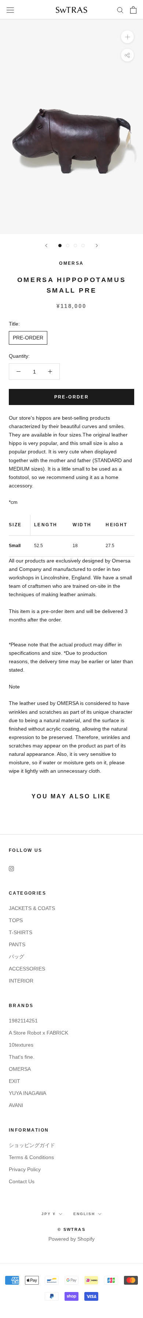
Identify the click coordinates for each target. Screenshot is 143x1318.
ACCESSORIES (27, 969)
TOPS (16, 920)
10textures (21, 1045)
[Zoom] (127, 36)
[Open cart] (133, 10)
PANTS (17, 944)
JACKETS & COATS (32, 908)
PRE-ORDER (28, 338)
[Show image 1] (60, 245)
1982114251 (23, 1021)
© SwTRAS (71, 1229)
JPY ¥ (48, 1214)
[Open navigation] (10, 10)
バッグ (16, 956)
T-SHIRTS (20, 932)
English (84, 1214)
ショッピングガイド (32, 1145)
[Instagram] (11, 868)
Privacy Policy (25, 1169)
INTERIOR (21, 981)
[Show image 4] (83, 245)
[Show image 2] (67, 245)
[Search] (120, 10)
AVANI (16, 1105)
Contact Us (21, 1181)
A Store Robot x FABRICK (38, 1033)
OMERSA (71, 263)
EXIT (14, 1081)
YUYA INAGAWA (27, 1093)
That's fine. (21, 1057)
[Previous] (46, 245)
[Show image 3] (75, 245)
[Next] (97, 245)
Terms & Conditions (31, 1157)
